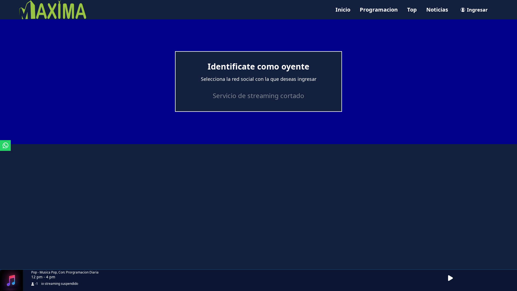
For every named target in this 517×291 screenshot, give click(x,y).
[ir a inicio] (52, 9)
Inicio (343, 9)
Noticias (437, 9)
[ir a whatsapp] (5, 145)
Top (412, 9)
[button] (453, 278)
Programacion (379, 9)
